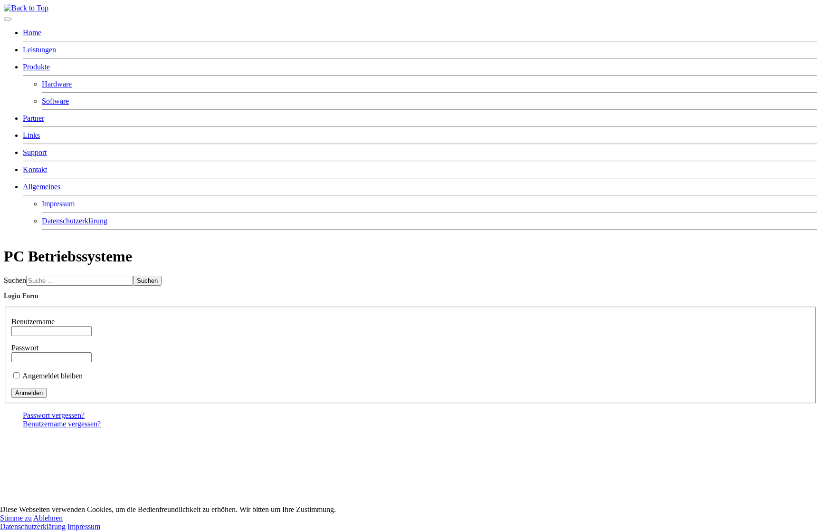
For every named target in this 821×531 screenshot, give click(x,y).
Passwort (24, 348)
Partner (33, 118)
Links (31, 135)
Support (35, 152)
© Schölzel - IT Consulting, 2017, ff (53, 440)
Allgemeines (41, 187)
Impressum (58, 204)
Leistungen (39, 50)
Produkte (36, 67)
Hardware (57, 84)
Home (32, 33)
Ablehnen (48, 518)
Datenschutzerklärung (74, 221)
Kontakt (35, 169)
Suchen (15, 280)
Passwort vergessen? (54, 415)
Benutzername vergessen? (62, 424)
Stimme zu (16, 518)
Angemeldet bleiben (52, 376)
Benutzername (33, 322)
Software (55, 101)
